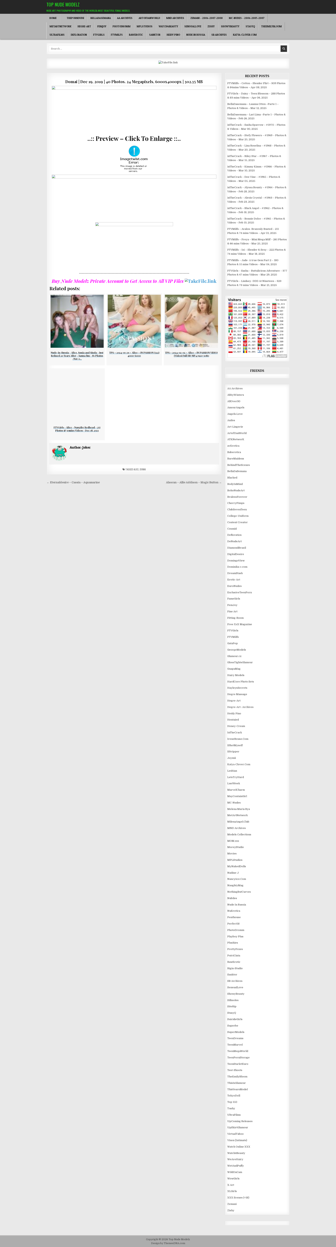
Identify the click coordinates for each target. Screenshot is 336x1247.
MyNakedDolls (236, 866)
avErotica (233, 445)
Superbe (232, 1025)
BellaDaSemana (100, 18)
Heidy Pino (173, 34)
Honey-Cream (236, 726)
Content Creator (237, 522)
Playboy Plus (235, 936)
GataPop (232, 643)
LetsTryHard (235, 777)
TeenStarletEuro (237, 1063)
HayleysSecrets (237, 687)
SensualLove (192, 26)
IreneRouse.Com (237, 738)
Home (53, 18)
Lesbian (232, 770)
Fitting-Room (235, 617)
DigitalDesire (235, 554)
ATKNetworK (235, 439)
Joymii (231, 757)
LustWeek (233, 783)
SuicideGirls (234, 1019)
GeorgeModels (236, 649)
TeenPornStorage (238, 1057)
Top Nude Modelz (63, 4)
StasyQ (250, 26)
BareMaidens (235, 458)
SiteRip (231, 1006)
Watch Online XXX (238, 1146)
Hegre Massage (237, 694)
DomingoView (236, 560)
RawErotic (136, 34)
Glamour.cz (234, 656)
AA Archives (124, 18)
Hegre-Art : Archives (240, 707)
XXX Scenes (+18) (238, 1197)
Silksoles (233, 1000)
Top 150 (232, 1102)
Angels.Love (235, 413)
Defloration (79, 34)
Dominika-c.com (237, 566)
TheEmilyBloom (271, 26)
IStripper (233, 751)
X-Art (230, 1184)
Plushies (232, 942)
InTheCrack (234, 732)
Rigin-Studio (235, 968)
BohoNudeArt (236, 490)
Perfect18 (233, 923)
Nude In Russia (195, 34)
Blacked (232, 477)
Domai (143, 469)
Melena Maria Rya (238, 809)
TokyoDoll (233, 1095)
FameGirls (233, 598)
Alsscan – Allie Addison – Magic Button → (194, 482)
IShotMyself (235, 745)
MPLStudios (144, 26)
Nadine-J (233, 872)
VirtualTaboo (235, 1133)
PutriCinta (233, 955)
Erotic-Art (233, 579)
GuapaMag (234, 668)
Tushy (231, 1108)
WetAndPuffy (235, 1165)
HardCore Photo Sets (240, 681)
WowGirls (233, 1178)
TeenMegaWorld (237, 1051)
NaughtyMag (235, 885)
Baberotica (234, 452)
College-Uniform (237, 515)
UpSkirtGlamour (237, 1127)
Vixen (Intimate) (237, 1140)
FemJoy (101, 26)
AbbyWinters (235, 394)
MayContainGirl (237, 796)
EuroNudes (234, 586)
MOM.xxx (233, 840)
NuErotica (233, 910)
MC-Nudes (234, 802)
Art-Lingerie (235, 426)
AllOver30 (233, 401)
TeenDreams (235, 1038)
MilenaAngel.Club (238, 821)
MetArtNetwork (60, 26)
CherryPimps (235, 503)
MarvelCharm (236, 789)
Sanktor (154, 34)
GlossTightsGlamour (240, 662)
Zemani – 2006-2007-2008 (206, 18)
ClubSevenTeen (237, 509)
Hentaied (233, 719)
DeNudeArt (234, 541)
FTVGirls (99, 34)
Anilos (231, 420)
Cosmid (232, 528)
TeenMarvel (235, 1044)
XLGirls (232, 1191)
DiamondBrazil (236, 547)
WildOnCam (234, 1172)
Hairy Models (235, 675)
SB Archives (219, 34)
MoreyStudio (235, 847)
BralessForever (237, 496)
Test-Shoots (234, 1070)
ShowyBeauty (230, 26)
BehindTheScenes (238, 465)
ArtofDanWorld (149, 18)
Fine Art (232, 611)
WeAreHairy (235, 1159)
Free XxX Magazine (239, 624)
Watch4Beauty (168, 26)
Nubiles (232, 898)
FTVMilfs (117, 34)
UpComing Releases (240, 1121)
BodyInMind (235, 484)
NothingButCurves (239, 891)
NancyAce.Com (236, 879)
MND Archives (175, 18)
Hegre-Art (84, 26)
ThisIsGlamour (236, 1082)
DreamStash (235, 573)
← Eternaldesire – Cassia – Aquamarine (73, 482)
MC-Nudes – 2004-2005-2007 (246, 18)
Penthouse (234, 917)
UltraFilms (57, 34)
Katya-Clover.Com (245, 34)
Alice (136, 469)
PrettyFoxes (235, 949)
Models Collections (239, 834)
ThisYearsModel (237, 1089)
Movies (232, 853)
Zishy (211, 26)
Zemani (232, 1204)
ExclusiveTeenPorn (239, 592)
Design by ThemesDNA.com (168, 1243)
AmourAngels (235, 407)
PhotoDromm (121, 26)
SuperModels (235, 1032)
